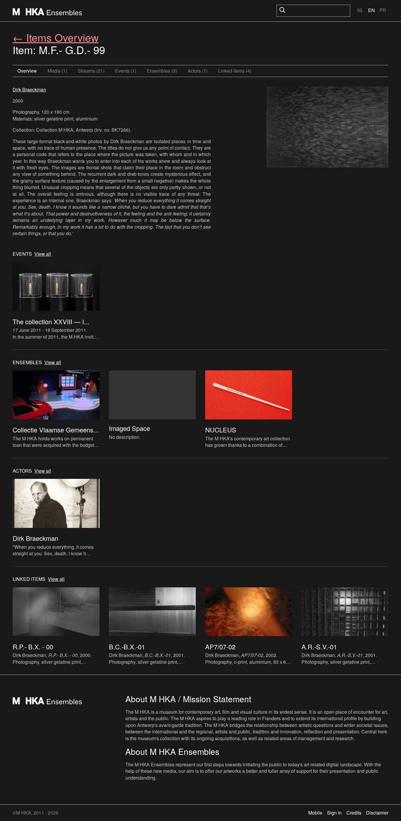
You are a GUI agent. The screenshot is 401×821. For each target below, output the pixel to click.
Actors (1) (198, 70)
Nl (360, 10)
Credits (353, 812)
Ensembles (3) (162, 70)
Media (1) (57, 70)
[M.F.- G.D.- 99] (327, 127)
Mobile (315, 812)
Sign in (334, 812)
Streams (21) (91, 70)
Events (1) (125, 70)
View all (42, 254)
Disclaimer (377, 812)
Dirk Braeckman (29, 89)
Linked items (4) (234, 70)
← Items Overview (56, 37)
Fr (383, 10)
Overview (27, 70)
